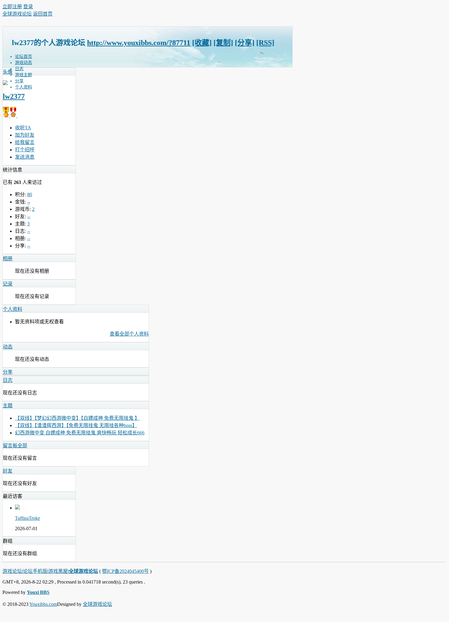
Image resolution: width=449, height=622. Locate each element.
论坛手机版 (35, 571)
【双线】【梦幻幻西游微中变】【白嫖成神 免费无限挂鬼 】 (77, 418)
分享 (19, 81)
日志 (19, 69)
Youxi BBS (38, 592)
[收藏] (202, 43)
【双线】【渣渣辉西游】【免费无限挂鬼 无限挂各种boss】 (76, 425)
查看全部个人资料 (129, 333)
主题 (8, 405)
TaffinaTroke (27, 518)
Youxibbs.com (43, 604)
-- (28, 201)
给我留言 (25, 142)
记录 (8, 283)
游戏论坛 (12, 571)
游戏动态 (23, 62)
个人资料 (23, 87)
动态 (8, 346)
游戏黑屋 (58, 571)
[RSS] (265, 43)
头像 (8, 71)
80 (29, 194)
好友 (8, 470)
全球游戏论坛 (17, 13)
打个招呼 (25, 149)
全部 (22, 445)
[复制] (223, 43)
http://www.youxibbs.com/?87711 (138, 43)
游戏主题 (23, 75)
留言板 (10, 445)
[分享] (244, 43)
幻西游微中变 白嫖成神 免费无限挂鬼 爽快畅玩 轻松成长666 (79, 432)
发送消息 (25, 157)
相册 (8, 258)
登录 (28, 6)
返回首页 (43, 13)
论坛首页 (23, 56)
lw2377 (14, 96)
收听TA (23, 127)
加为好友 (25, 135)
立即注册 (12, 6)
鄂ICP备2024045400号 (125, 571)
